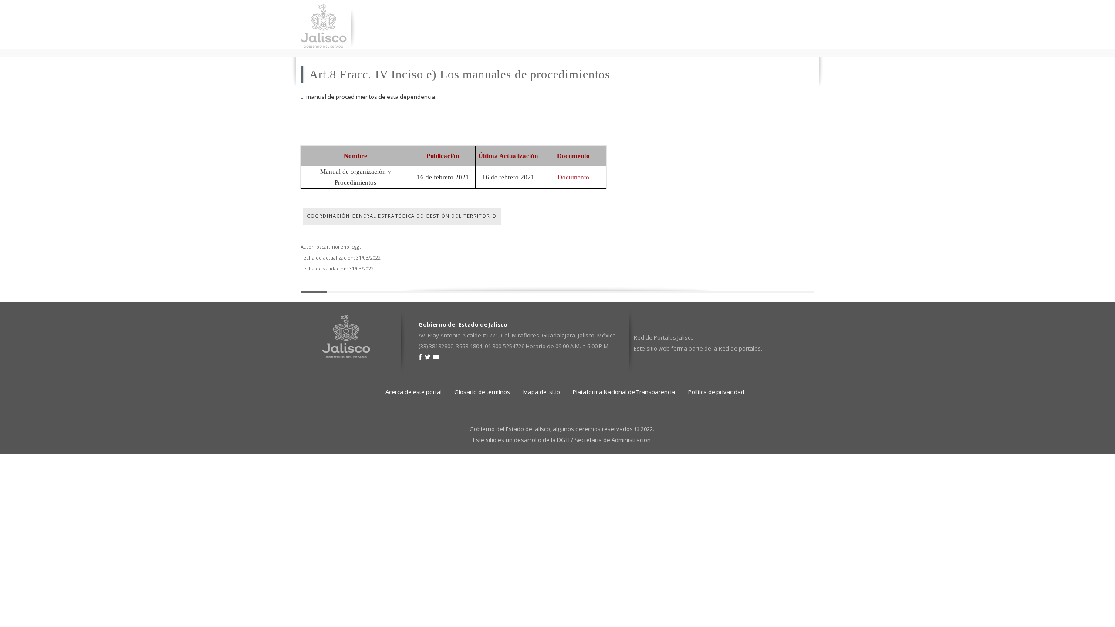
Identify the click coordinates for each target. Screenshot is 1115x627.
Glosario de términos (482, 392)
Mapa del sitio (541, 392)
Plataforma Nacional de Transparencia (624, 392)
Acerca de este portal (413, 392)
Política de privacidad (716, 392)
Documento (573, 177)
